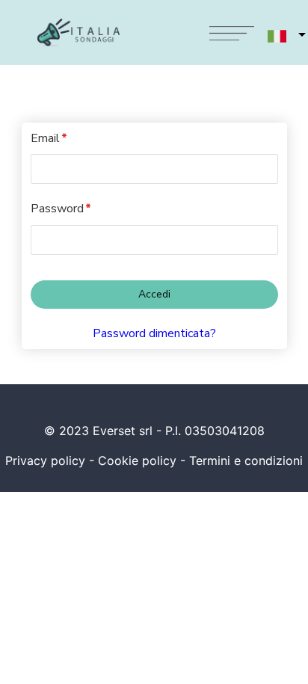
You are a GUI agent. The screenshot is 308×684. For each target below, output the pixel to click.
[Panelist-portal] (154, 283)
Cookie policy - (143, 460)
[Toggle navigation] (231, 32)
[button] (278, 36)
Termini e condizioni (246, 460)
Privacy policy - (51, 460)
